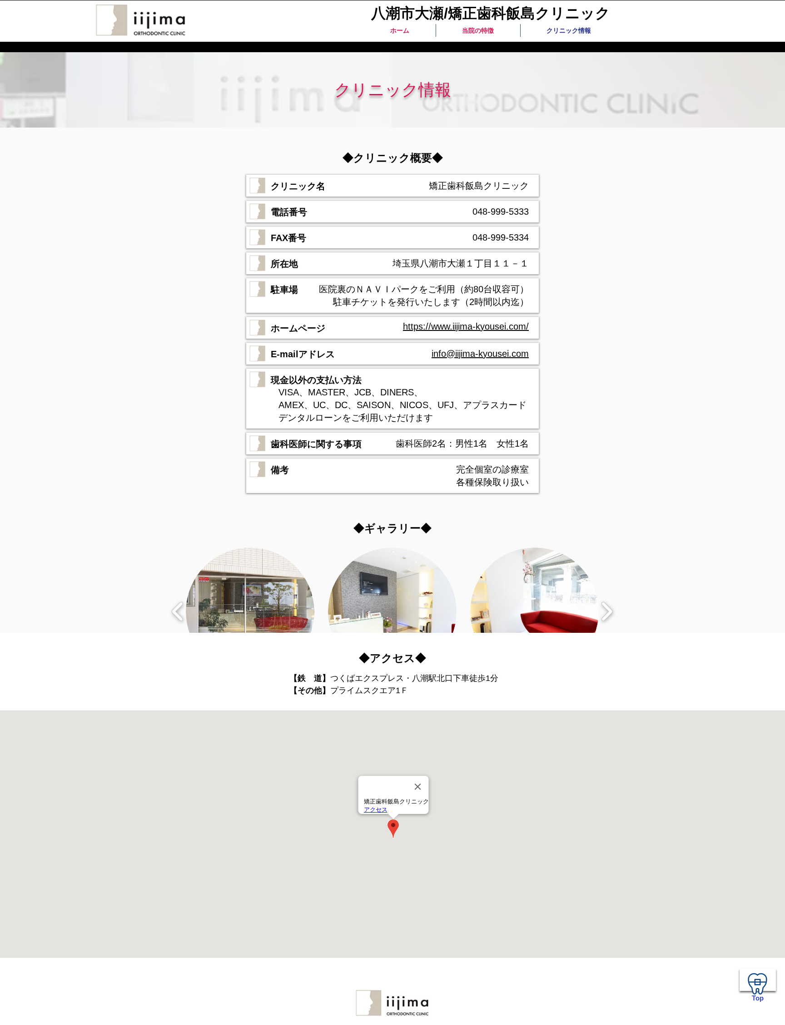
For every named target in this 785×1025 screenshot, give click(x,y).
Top (758, 998)
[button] (250, 611)
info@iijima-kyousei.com (480, 354)
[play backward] (178, 611)
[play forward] (606, 611)
